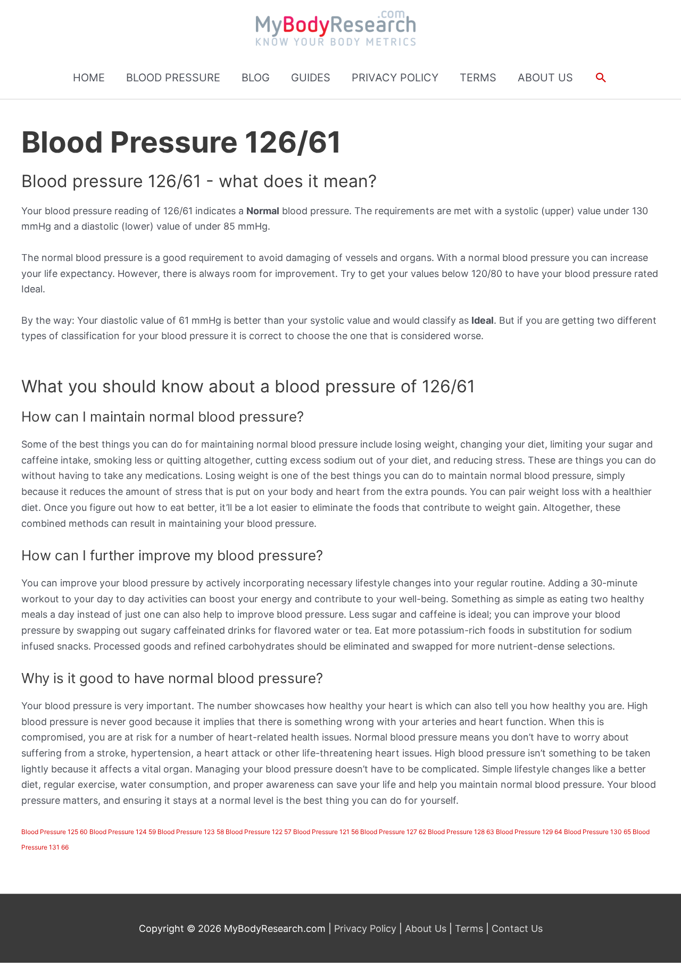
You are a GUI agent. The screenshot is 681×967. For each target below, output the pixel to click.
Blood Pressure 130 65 (597, 832)
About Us (425, 928)
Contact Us (516, 928)
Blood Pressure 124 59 (122, 832)
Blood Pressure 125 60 (54, 832)
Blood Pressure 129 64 (529, 832)
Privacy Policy (366, 928)
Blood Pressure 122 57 (259, 832)
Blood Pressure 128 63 (461, 832)
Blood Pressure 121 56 (326, 832)
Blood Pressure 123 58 (190, 832)
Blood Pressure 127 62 (393, 832)
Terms (469, 928)
